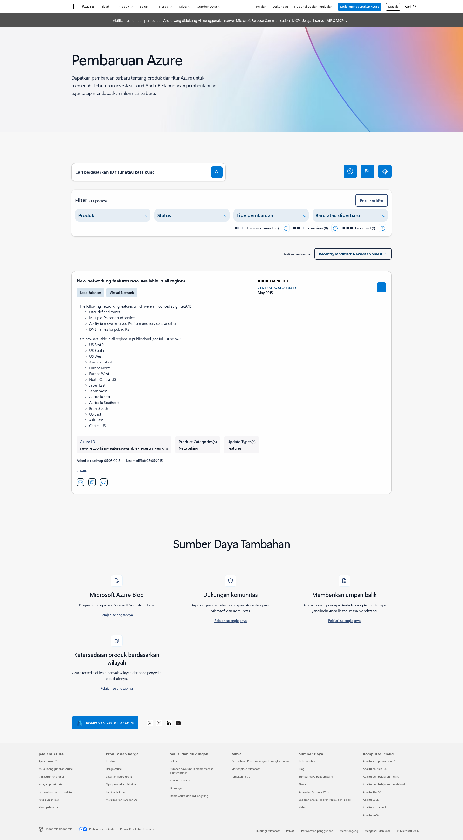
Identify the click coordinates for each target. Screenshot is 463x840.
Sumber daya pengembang (316, 776)
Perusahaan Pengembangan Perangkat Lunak (260, 761)
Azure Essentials (49, 799)
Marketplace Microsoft (246, 769)
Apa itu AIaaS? (372, 792)
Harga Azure (114, 769)
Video (302, 807)
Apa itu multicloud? (375, 769)
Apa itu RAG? (371, 815)
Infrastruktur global (51, 776)
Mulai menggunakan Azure (359, 6)
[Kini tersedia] (382, 228)
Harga (163, 6)
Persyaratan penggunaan (317, 831)
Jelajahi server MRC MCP (323, 20)
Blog (302, 769)
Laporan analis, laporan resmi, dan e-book (325, 799)
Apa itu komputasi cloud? (379, 761)
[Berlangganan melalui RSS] (367, 171)
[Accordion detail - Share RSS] (92, 482)
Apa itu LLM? (371, 799)
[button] (350, 171)
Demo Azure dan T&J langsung (189, 796)
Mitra (183, 6)
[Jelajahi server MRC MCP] (385, 171)
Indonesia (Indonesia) (59, 829)
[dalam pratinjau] (335, 228)
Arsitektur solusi (180, 780)
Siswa (302, 784)
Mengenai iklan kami (378, 831)
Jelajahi (105, 6)
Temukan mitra (241, 776)
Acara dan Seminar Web (314, 792)
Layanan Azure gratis (119, 776)
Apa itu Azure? (48, 761)
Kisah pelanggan (49, 807)
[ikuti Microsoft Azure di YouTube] (178, 723)
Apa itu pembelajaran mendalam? (384, 784)
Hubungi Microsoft (268, 831)
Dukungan (280, 6)
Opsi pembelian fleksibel (121, 784)
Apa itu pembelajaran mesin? (381, 776)
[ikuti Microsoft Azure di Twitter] (150, 723)
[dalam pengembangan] (285, 228)
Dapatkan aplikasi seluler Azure (109, 722)
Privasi (290, 831)
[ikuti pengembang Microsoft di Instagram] (159, 723)
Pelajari (261, 6)
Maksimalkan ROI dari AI (121, 799)
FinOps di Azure (116, 792)
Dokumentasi (307, 761)
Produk (123, 6)
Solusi (144, 6)
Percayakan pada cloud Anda (57, 792)
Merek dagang (349, 831)
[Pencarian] (217, 172)
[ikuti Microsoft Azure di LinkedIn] (169, 723)
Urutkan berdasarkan (297, 254)
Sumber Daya (207, 6)
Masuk (393, 6)
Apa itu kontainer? (374, 807)
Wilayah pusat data (50, 784)
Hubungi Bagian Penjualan (313, 6)
